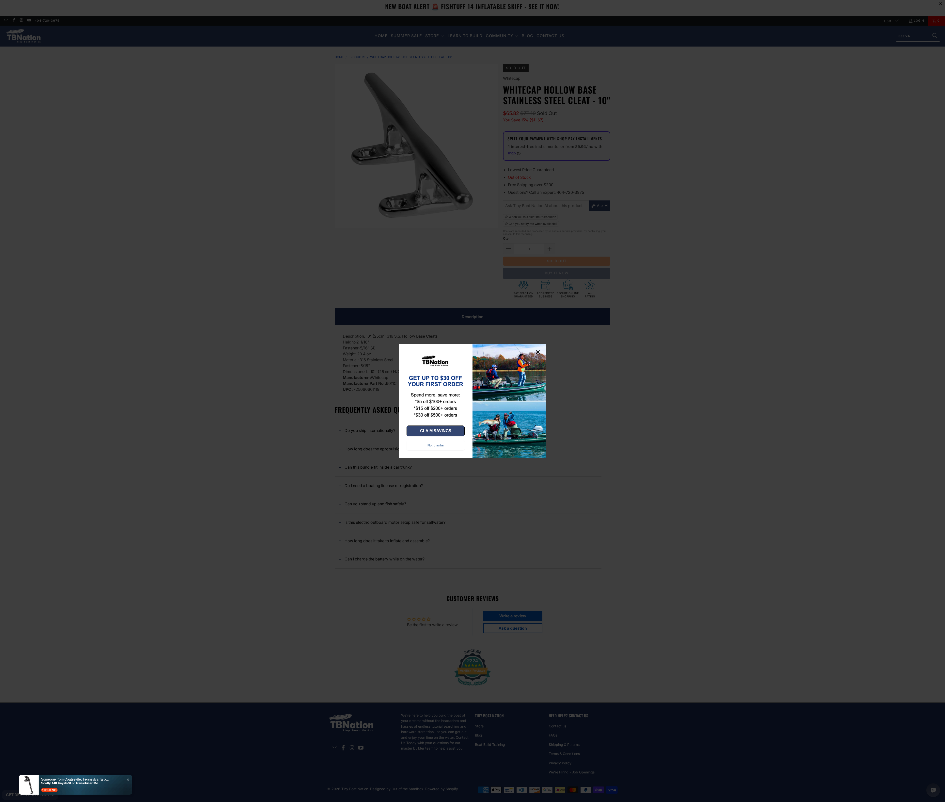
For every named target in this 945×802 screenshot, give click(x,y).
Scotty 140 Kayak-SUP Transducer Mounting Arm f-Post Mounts (72, 783)
